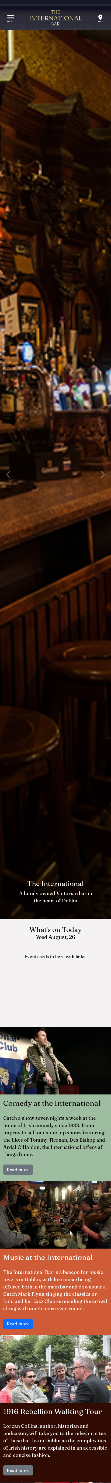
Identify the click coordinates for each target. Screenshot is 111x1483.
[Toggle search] (100, 18)
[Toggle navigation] (10, 18)
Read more (18, 1169)
